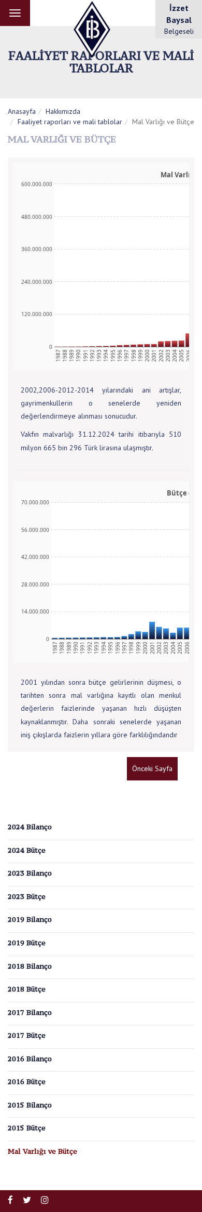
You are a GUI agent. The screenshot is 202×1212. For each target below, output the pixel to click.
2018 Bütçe (27, 989)
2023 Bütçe (27, 896)
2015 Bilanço (30, 1105)
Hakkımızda (63, 111)
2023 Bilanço (30, 873)
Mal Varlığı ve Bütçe (42, 1151)
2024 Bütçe (27, 850)
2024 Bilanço (30, 826)
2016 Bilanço (30, 1058)
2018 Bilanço (30, 966)
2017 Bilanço (30, 1012)
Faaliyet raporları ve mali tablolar (70, 121)
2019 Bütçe (27, 942)
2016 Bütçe (27, 1081)
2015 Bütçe (27, 1127)
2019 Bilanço (30, 919)
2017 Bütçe (27, 1035)
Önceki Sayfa (152, 768)
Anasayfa (22, 111)
